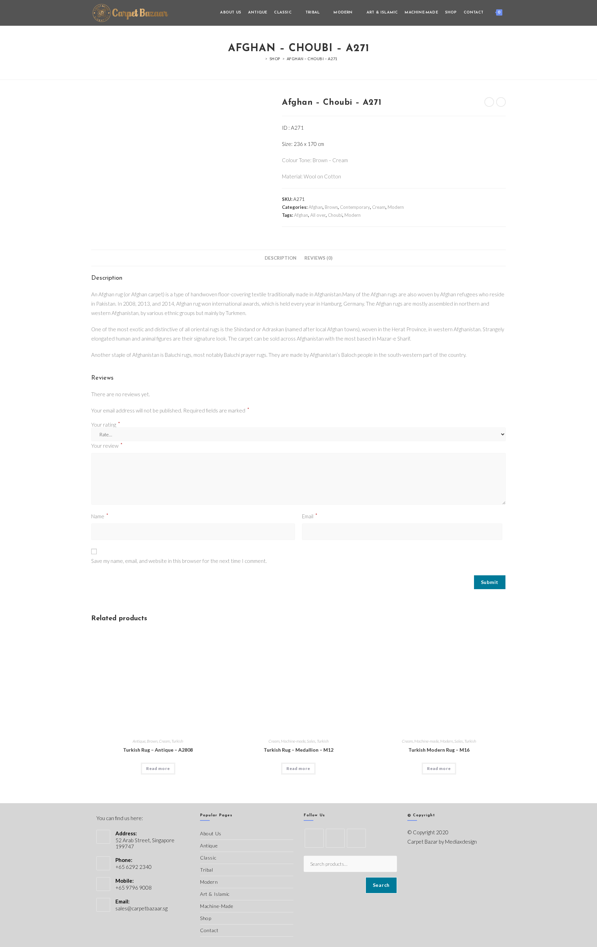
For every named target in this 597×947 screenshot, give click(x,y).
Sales (311, 741)
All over (318, 215)
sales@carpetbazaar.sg (141, 908)
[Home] (261, 58)
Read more (158, 768)
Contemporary (355, 207)
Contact (209, 930)
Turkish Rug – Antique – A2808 (158, 750)
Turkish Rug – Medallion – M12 (298, 750)
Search (381, 885)
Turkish (177, 741)
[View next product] (501, 102)
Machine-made (293, 741)
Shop (205, 918)
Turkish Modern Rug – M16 (439, 750)
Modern (396, 207)
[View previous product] (489, 102)
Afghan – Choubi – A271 (312, 58)
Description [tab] (280, 258)
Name (99, 515)
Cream (379, 207)
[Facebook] (335, 838)
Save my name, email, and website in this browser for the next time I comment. (179, 561)
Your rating (105, 424)
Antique (139, 741)
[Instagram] (356, 838)
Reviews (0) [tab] (318, 258)
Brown (331, 207)
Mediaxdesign (461, 841)
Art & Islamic (215, 894)
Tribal (206, 870)
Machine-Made (216, 906)
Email (310, 515)
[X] (314, 838)
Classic (208, 858)
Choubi (335, 215)
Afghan (316, 207)
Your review (107, 445)
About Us (210, 833)
